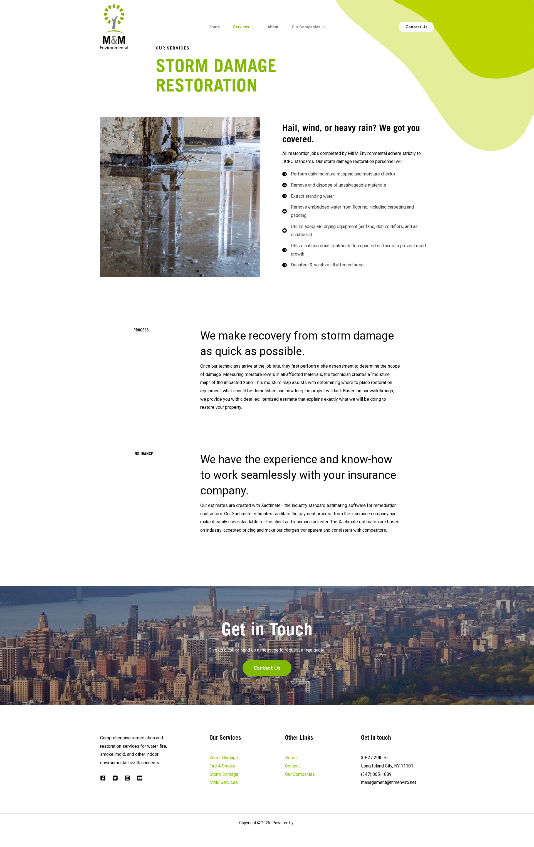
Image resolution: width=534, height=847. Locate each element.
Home (214, 27)
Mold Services (223, 782)
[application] (251, 27)
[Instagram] (127, 778)
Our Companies (306, 27)
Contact (292, 766)
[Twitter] (115, 778)
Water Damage (223, 757)
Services (241, 27)
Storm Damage (223, 774)
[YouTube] (139, 778)
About (273, 27)
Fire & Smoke (222, 766)
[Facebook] (103, 778)
